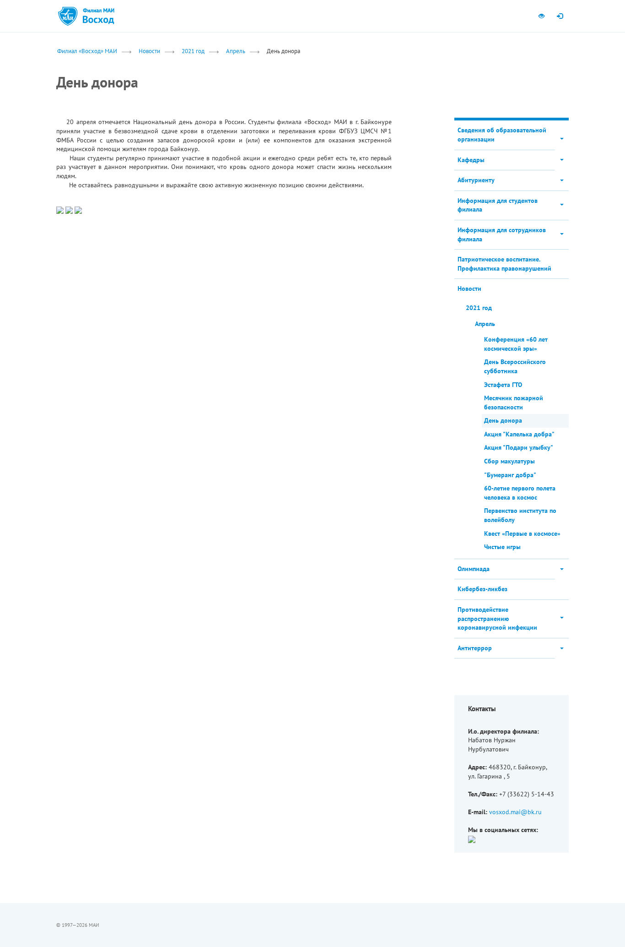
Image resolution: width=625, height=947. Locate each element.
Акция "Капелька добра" (519, 434)
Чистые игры (502, 547)
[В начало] (98, 16)
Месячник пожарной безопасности (513, 402)
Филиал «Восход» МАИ (87, 50)
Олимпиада (474, 569)
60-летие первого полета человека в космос (519, 492)
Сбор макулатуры (509, 461)
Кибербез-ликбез (482, 589)
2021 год (193, 50)
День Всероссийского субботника (515, 366)
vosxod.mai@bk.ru (515, 812)
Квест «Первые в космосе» (522, 533)
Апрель (235, 50)
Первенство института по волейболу (520, 515)
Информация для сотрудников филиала (502, 234)
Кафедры (471, 160)
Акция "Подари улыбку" (518, 447)
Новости (149, 50)
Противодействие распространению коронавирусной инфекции (497, 618)
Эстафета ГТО (503, 385)
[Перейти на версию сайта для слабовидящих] (541, 16)
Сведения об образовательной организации (502, 134)
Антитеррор (475, 648)
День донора (503, 420)
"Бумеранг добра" (510, 475)
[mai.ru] (67, 16)
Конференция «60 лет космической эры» (516, 344)
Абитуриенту (476, 180)
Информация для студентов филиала (498, 205)
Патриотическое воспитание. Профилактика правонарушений (504, 263)
